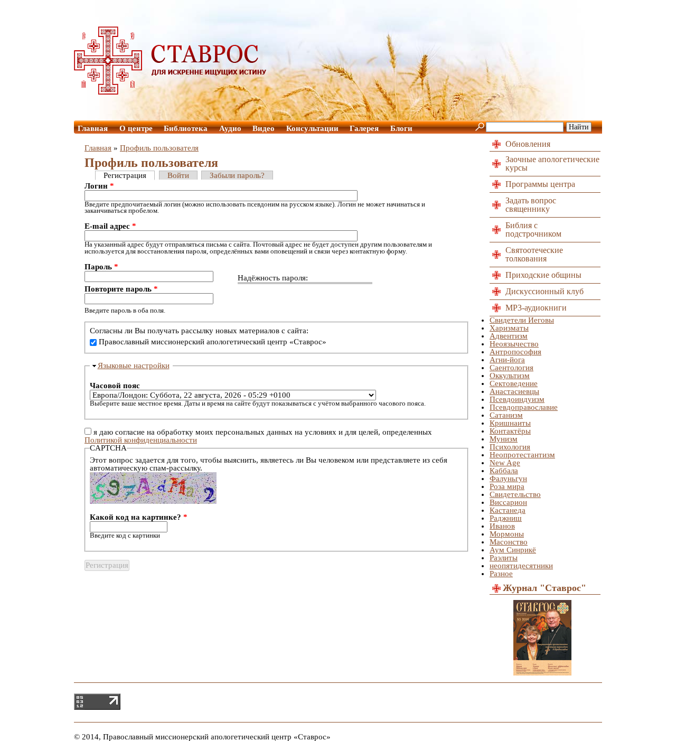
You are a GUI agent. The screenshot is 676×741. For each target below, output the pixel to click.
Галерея (364, 128)
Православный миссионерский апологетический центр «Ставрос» (212, 341)
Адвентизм (509, 336)
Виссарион (508, 502)
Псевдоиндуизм (517, 399)
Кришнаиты (510, 423)
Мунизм (504, 439)
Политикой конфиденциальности (140, 440)
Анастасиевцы (514, 391)
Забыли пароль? (237, 175)
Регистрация (125, 175)
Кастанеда (507, 510)
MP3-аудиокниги (536, 307)
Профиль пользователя (159, 148)
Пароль (101, 267)
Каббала (504, 470)
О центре (136, 128)
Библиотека (186, 128)
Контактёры (510, 431)
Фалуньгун (508, 478)
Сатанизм (506, 415)
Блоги (401, 128)
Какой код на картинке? (138, 517)
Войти (178, 175)
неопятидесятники (521, 565)
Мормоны (507, 534)
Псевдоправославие (524, 407)
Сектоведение (514, 383)
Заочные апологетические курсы (552, 163)
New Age (505, 462)
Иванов (502, 526)
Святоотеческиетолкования (534, 254)
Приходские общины (543, 274)
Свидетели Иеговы (522, 320)
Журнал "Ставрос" (544, 588)
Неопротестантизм (522, 455)
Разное (501, 573)
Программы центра (540, 184)
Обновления (527, 143)
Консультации (312, 128)
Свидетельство (515, 494)
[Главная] (170, 92)
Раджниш (506, 518)
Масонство (509, 542)
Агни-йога (507, 359)
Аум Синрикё (513, 550)
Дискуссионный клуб (544, 291)
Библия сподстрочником (533, 229)
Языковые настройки (134, 365)
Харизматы (509, 328)
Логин (99, 186)
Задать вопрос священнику (530, 204)
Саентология (511, 367)
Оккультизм (510, 375)
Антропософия (515, 352)
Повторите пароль (121, 289)
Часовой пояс (115, 386)
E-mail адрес (110, 226)
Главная (93, 128)
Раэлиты (504, 558)
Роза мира (507, 486)
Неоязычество (514, 344)
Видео (263, 128)
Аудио (230, 128)
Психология (510, 447)
